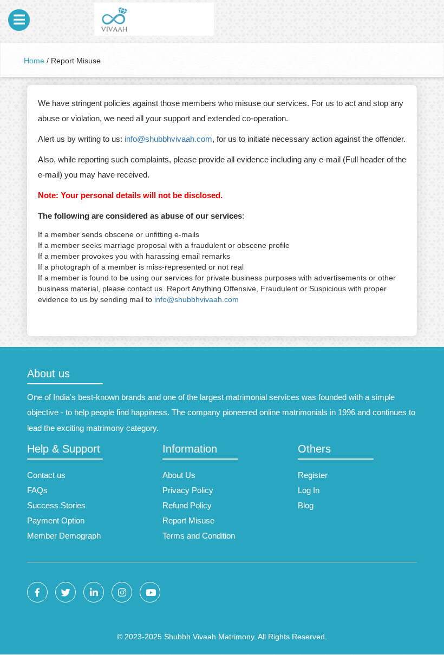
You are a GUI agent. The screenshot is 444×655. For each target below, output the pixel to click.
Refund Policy (187, 505)
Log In (308, 490)
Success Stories (56, 505)
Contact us (46, 475)
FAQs (37, 490)
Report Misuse (188, 520)
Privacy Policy (187, 490)
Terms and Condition (198, 535)
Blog (306, 505)
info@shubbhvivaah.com (168, 138)
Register (313, 475)
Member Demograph (64, 535)
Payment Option (55, 520)
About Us (178, 475)
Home (34, 60)
